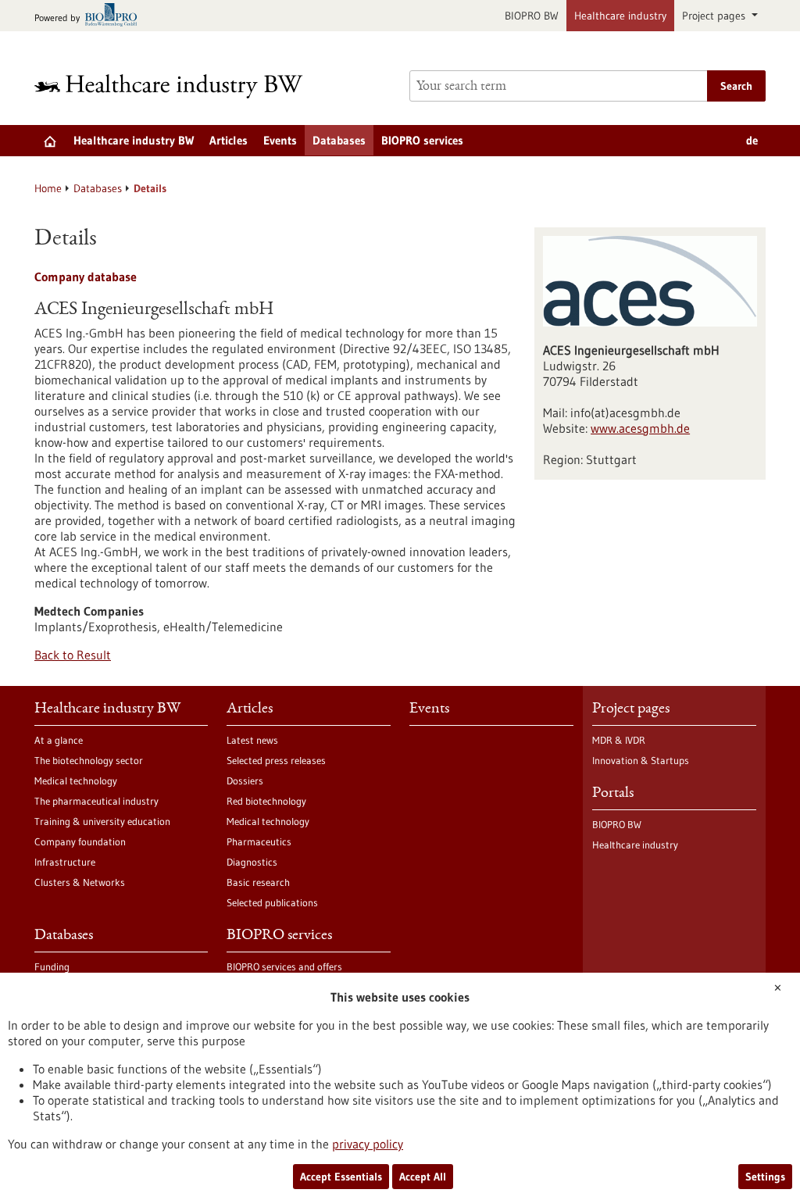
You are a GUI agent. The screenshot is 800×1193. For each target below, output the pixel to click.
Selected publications (272, 902)
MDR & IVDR (618, 740)
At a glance (58, 740)
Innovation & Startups (640, 760)
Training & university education (102, 821)
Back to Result (72, 655)
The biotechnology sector (88, 760)
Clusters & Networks (79, 882)
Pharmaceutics (259, 841)
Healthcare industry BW (133, 140)
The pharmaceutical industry (96, 801)
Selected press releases (276, 760)
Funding (52, 966)
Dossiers (245, 780)
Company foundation (80, 841)
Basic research (258, 882)
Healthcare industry (620, 16)
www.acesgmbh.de (640, 428)
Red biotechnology (266, 801)
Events (280, 140)
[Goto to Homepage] (178, 86)
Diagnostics (252, 861)
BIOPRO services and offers (284, 966)
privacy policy (367, 1144)
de (752, 140)
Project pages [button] (715, 16)
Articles (228, 140)
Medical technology (75, 780)
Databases (339, 140)
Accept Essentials (341, 1177)
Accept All (422, 1177)
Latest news (252, 740)
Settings (765, 1177)
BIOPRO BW (532, 16)
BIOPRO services (422, 140)
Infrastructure (64, 861)
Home (48, 188)
